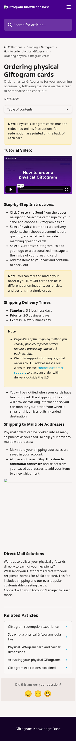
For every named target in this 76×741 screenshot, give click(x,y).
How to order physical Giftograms (26, 51)
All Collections (13, 47)
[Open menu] (68, 7)
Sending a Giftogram (40, 47)
